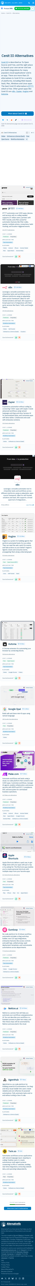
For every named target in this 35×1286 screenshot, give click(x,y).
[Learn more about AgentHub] (4, 1080)
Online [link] (3, 136)
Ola (14, 1235)
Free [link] (27, 136)
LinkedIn (18, 1254)
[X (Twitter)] (6, 1278)
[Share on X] (7, 120)
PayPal (11, 1258)
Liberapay (4, 1258)
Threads (3, 1254)
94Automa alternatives (8, 654)
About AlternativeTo (7, 1269)
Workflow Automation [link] (17, 139)
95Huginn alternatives (8, 555)
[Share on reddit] (11, 120)
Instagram (10, 1254)
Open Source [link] (5, 139)
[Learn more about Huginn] (4, 536)
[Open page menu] (33, 3)
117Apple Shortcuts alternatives (11, 875)
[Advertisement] (17, 33)
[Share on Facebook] (3, 120)
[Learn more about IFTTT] (4, 209)
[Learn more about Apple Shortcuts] (4, 855)
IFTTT (30, 86)
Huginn (26, 91)
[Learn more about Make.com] (4, 774)
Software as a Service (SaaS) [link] (16, 136)
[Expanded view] (27, 133)
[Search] (29, 2)
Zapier (19, 91)
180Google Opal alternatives (10, 719)
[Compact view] (29, 133)
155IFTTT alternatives (8, 230)
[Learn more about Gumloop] (4, 929)
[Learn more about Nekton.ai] (4, 1008)
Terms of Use (5, 1263)
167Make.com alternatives (9, 795)
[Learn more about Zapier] (4, 402)
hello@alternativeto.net (8, 1250)
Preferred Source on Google (10, 1274)
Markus (20, 1235)
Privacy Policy (5, 1265)
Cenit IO (4, 62)
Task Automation (7, 242)
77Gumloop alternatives (9, 951)
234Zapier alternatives (8, 423)
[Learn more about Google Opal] (4, 709)
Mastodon (19, 1252)
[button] (19, 208)
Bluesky (25, 1252)
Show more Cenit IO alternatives (17, 1208)
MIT (16, 562)
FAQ (2, 1260)
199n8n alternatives (7, 310)
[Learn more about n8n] (4, 287)
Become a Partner (6, 1271)
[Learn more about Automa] (4, 644)
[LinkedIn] (23, 1278)
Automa (4, 94)
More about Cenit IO (16, 113)
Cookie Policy (5, 1267)
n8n (13, 91)
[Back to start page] (2, 3)
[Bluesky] (13, 1278)
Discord (23, 1250)
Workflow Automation (9, 323)
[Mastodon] (9, 1278)
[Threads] (16, 1278)
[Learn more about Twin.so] (4, 1151)
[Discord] (2, 1278)
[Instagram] (20, 1278)
